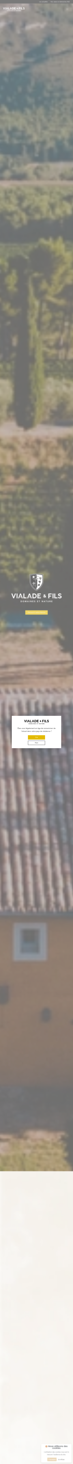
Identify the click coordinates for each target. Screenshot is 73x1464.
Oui (36, 737)
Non (36, 743)
